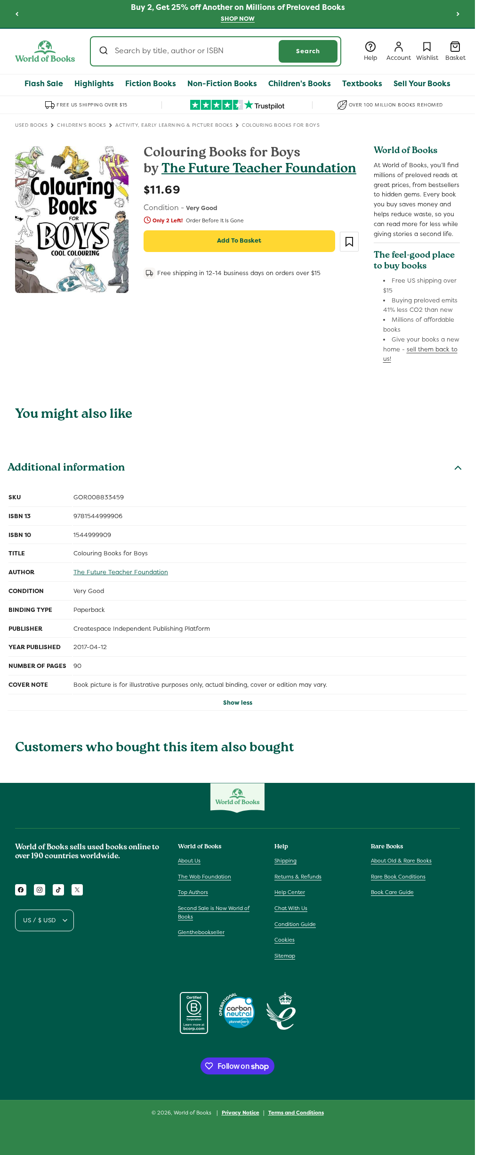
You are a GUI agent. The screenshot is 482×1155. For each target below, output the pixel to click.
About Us (189, 860)
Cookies (284, 940)
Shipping (285, 860)
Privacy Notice (240, 1112)
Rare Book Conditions (398, 876)
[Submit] (105, 51)
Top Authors (193, 892)
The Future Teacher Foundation (258, 169)
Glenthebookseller (201, 932)
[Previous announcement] (17, 13)
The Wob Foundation (204, 876)
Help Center (289, 892)
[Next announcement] (458, 13)
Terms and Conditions (296, 1112)
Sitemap (284, 956)
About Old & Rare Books (401, 860)
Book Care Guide (392, 892)
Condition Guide (295, 924)
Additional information (66, 469)
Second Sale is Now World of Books (213, 912)
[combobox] (215, 51)
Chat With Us (290, 908)
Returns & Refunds (297, 876)
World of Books (193, 1112)
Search (308, 51)
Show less (237, 702)
